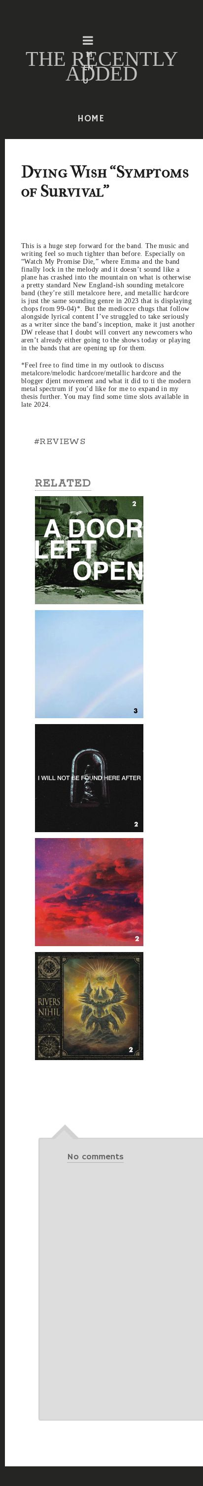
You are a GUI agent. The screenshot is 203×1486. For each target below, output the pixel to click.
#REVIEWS (59, 441)
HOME (91, 119)
